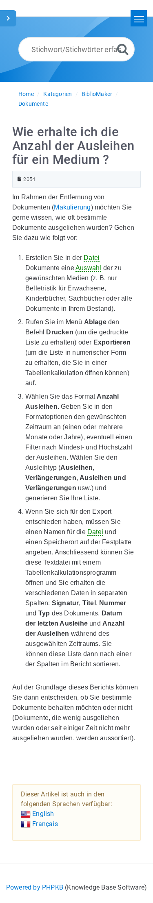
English (42, 814)
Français (44, 824)
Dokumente (33, 103)
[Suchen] (123, 49)
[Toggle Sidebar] (8, 18)
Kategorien (57, 94)
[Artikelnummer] (19, 179)
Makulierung (72, 207)
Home (26, 94)
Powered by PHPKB (34, 887)
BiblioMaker (97, 94)
